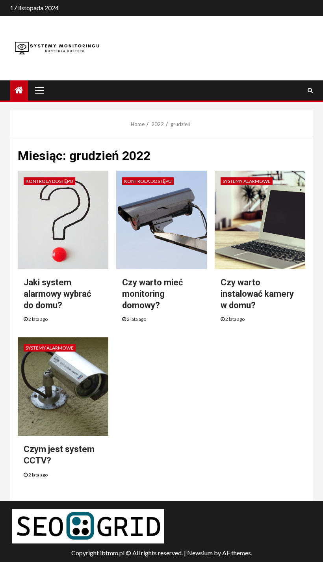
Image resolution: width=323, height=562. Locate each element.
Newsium (200, 552)
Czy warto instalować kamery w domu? (257, 293)
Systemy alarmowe (247, 181)
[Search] (310, 90)
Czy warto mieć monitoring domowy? (152, 293)
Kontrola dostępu (49, 181)
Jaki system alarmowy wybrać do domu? (57, 293)
